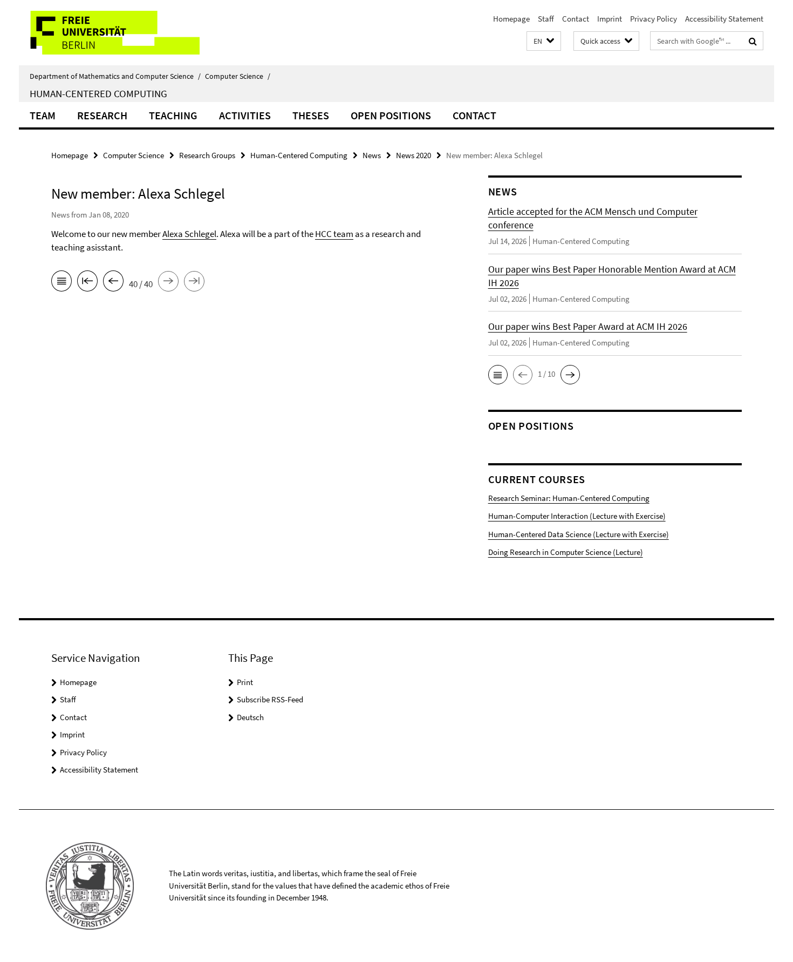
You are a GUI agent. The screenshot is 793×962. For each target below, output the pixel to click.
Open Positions (391, 115)
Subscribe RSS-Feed (270, 699)
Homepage (511, 18)
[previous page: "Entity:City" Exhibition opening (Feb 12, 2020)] (113, 283)
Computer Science (237, 76)
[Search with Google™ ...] (753, 41)
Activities (245, 115)
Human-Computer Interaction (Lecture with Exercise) (577, 516)
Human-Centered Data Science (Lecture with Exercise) (578, 534)
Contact (575, 18)
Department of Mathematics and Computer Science (115, 76)
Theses (310, 115)
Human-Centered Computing (98, 93)
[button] (544, 41)
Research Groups (207, 155)
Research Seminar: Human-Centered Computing (569, 498)
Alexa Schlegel (189, 234)
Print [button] (245, 682)
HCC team (334, 234)
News (372, 155)
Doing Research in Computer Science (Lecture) (565, 552)
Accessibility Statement (724, 18)
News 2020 (413, 155)
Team (43, 115)
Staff (546, 18)
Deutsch (250, 717)
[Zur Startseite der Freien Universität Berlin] (109, 33)
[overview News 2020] (61, 283)
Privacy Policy (653, 18)
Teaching (173, 115)
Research (102, 115)
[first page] (87, 283)
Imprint (609, 18)
